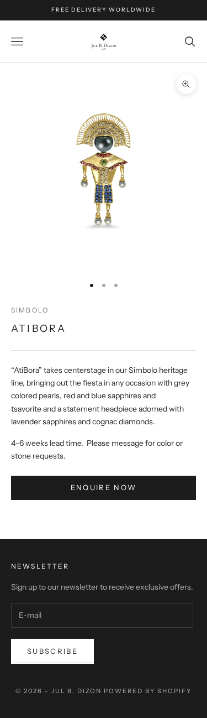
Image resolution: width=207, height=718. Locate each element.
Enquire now (104, 487)
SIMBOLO (30, 310)
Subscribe (52, 651)
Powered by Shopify (148, 691)
